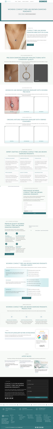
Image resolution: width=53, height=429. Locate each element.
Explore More (30, 44)
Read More (7, 366)
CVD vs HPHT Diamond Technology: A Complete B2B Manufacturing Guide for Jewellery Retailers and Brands (26, 365)
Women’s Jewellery (25, 1)
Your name (29, 380)
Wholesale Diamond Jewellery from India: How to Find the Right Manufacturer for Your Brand (41, 370)
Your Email (29, 387)
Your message (29, 391)
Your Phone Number (30, 384)
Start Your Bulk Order (26, 297)
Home (16, 1)
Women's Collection (38, 415)
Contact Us (31, 1)
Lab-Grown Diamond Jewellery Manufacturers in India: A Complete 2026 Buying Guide (11, 364)
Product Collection (30, 415)
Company (19, 1)
